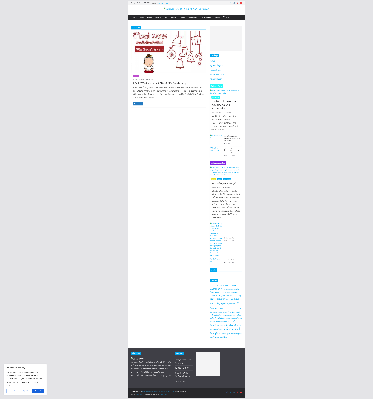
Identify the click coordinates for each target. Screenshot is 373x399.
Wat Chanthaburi (227, 296)
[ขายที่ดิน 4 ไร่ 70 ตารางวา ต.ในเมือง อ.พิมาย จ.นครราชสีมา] (226, 91)
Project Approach (227, 289)
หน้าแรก (135, 17)
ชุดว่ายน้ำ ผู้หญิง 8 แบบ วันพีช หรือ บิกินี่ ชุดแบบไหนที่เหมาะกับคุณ (232, 138)
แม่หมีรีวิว (173, 17)
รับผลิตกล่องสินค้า (182, 368)
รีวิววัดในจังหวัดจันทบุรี (227, 315)
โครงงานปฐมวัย (225, 334)
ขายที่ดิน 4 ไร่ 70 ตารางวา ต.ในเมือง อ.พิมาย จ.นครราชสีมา (224, 105)
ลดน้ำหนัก (213, 318)
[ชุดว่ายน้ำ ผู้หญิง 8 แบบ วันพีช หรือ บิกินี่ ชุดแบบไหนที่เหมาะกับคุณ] (216, 140)
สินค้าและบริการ (206, 17)
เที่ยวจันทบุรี (230, 325)
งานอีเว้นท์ (158, 17)
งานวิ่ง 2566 (218, 308)
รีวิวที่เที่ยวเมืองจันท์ (215, 315)
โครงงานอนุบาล (236, 334)
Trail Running (216, 295)
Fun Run (224, 285)
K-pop (230, 286)
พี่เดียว (212, 61)
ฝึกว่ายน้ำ (225, 312)
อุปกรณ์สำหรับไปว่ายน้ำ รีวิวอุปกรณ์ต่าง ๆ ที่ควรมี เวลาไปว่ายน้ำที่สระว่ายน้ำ (232, 151)
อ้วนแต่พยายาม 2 (217, 74)
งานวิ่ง (165, 17)
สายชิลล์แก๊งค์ (227, 112)
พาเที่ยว (149, 17)
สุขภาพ (183, 17)
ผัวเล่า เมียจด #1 (229, 238)
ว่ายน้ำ (142, 17)
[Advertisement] (226, 38)
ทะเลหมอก (237, 309)
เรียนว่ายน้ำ (223, 329)
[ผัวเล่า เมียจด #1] (216, 239)
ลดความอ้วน (237, 315)
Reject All (25, 391)
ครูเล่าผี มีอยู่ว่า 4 (217, 79)
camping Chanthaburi (215, 286)
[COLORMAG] (137, 359)
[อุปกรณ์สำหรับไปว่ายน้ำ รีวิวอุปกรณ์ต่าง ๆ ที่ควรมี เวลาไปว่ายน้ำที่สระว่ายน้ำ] (216, 152)
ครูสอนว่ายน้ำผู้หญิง (231, 299)
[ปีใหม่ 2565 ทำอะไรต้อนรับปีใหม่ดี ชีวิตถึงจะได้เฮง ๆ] (168, 52)
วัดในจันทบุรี (226, 318)
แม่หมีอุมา (150, 79)
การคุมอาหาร (235, 295)
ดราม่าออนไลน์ (193, 17)
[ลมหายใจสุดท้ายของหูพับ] (226, 171)
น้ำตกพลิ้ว (220, 312)
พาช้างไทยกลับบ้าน (229, 260)
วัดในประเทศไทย (233, 318)
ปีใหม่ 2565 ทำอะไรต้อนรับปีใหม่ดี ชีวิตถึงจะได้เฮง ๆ (159, 83)
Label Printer (180, 381)
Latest (213, 179)
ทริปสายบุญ (231, 309)
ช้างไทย (219, 179)
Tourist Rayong (224, 292)
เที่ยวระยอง (238, 325)
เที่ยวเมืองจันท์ (213, 329)
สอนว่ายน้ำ (223, 321)
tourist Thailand (233, 292)
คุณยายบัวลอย (162, 3)
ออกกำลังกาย (221, 325)
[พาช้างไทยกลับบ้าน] (216, 261)
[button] (177, 17)
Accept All (38, 391)
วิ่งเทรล (217, 321)
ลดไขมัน (220, 318)
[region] (25, 379)
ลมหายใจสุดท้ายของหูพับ (224, 183)
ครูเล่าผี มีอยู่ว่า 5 (217, 65)
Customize (13, 391)
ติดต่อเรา (217, 17)
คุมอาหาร (233, 304)
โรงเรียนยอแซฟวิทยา (219, 337)
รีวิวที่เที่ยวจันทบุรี (233, 312)
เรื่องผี (218, 334)
